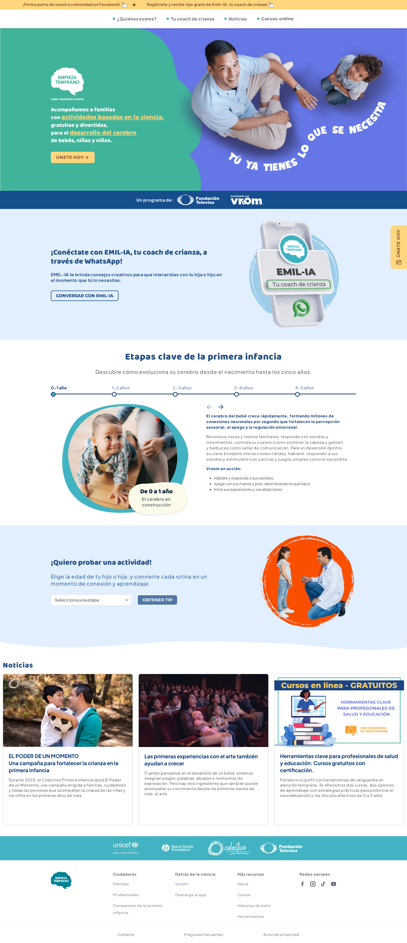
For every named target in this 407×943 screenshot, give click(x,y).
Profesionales (126, 895)
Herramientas (250, 916)
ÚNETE (70, 157)
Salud (242, 884)
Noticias (238, 18)
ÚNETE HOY (398, 243)
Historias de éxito (253, 905)
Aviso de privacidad (281, 934)
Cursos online (277, 18)
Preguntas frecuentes (203, 934)
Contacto (125, 934)
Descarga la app (190, 895)
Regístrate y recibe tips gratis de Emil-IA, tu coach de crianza (134, 4)
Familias (121, 884)
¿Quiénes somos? (137, 18)
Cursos (243, 895)
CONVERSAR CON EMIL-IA (84, 295)
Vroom (181, 884)
